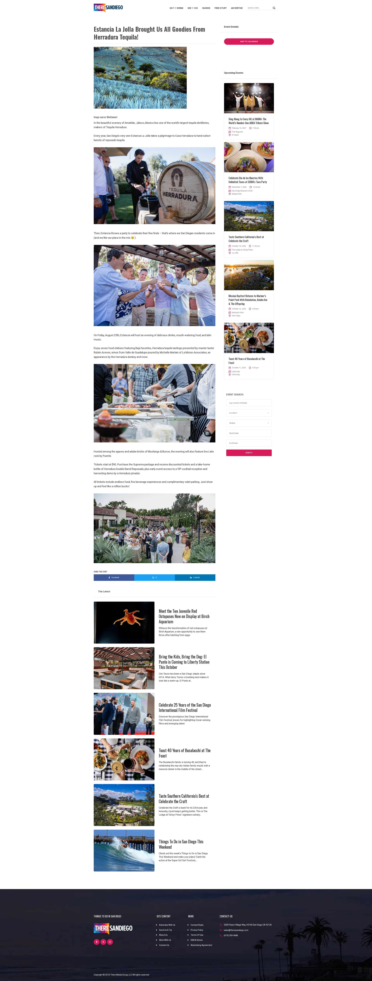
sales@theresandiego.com (236, 930)
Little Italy (236, 375)
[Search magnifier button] (274, 8)
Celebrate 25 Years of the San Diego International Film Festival (185, 707)
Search (249, 452)
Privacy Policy (197, 930)
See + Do (193, 8)
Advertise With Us (167, 925)
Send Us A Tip (165, 930)
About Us (163, 935)
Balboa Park (237, 194)
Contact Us (164, 945)
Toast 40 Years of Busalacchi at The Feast (185, 752)
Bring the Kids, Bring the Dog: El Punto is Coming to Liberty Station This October (184, 662)
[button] (249, 413)
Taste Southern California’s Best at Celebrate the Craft (184, 798)
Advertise (237, 8)
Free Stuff (221, 8)
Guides (206, 8)
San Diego (236, 316)
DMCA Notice (197, 940)
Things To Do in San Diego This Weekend (181, 844)
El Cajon (235, 135)
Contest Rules (197, 925)
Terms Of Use (197, 935)
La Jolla (235, 253)
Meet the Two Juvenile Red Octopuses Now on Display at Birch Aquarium (184, 616)
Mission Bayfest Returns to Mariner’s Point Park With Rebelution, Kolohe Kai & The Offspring (248, 299)
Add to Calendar (249, 42)
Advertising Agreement (201, 945)
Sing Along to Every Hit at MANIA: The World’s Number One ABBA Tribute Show (249, 121)
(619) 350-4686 (231, 935)
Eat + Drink (176, 8)
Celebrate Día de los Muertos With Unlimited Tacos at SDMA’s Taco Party (248, 180)
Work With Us (165, 940)
